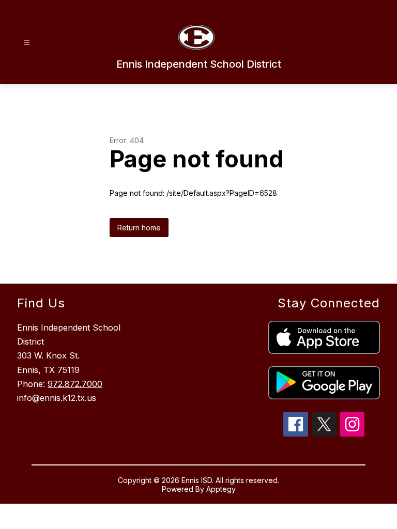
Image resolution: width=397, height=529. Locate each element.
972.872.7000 (75, 384)
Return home (139, 227)
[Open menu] (27, 43)
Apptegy (221, 489)
